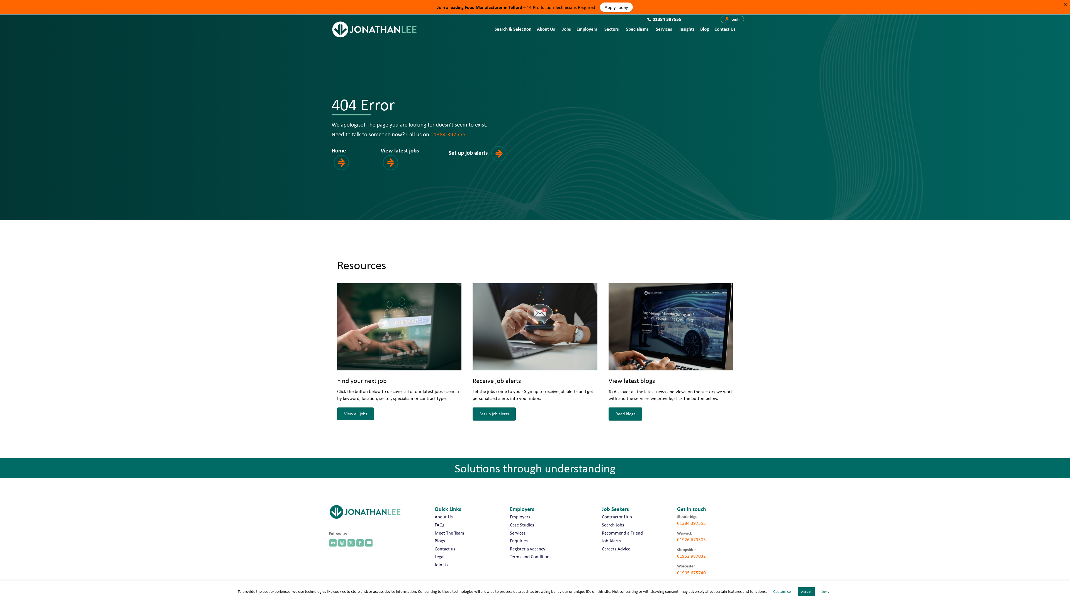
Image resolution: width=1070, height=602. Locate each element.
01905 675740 (691, 573)
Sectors (611, 29)
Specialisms (637, 29)
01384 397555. (449, 134)
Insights (687, 29)
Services (664, 29)
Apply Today (616, 7)
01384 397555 (691, 523)
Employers (587, 29)
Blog (704, 29)
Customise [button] (782, 591)
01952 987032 (691, 556)
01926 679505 (691, 540)
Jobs (566, 29)
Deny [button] (825, 591)
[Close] (1065, 4)
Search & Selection (513, 29)
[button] (732, 19)
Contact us (725, 29)
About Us (546, 29)
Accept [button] (806, 591)
